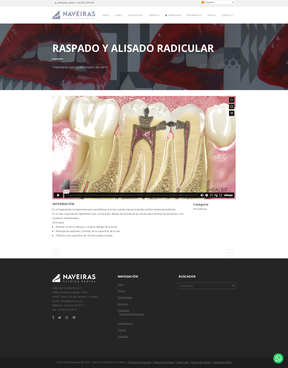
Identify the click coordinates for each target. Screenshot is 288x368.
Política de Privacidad (139, 362)
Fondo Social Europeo (131, 314)
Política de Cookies (164, 362)
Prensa (122, 329)
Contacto (123, 336)
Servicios (123, 303)
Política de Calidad (201, 362)
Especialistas (125, 297)
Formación (124, 310)
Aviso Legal (182, 362)
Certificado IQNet (222, 362)
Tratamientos (125, 323)
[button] (278, 358)
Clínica (121, 290)
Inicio (120, 284)
